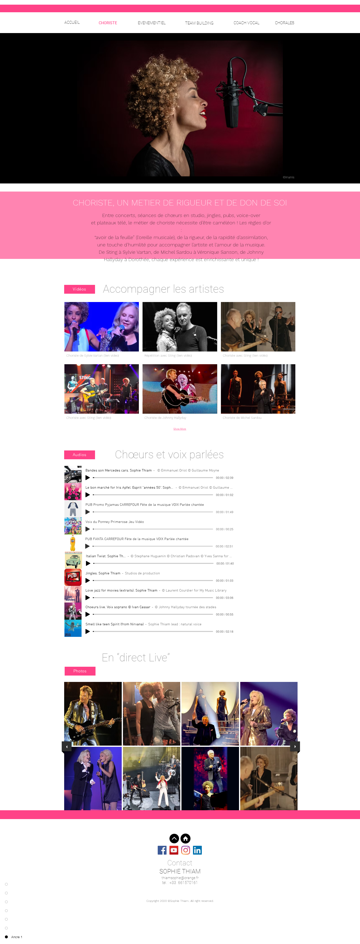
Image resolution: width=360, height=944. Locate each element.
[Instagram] (185, 850)
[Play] (87, 477)
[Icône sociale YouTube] (173, 850)
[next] (295, 746)
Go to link (73, 741)
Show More (179, 428)
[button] (101, 331)
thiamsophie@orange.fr (180, 878)
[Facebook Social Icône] (162, 850)
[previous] (67, 746)
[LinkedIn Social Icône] (197, 850)
